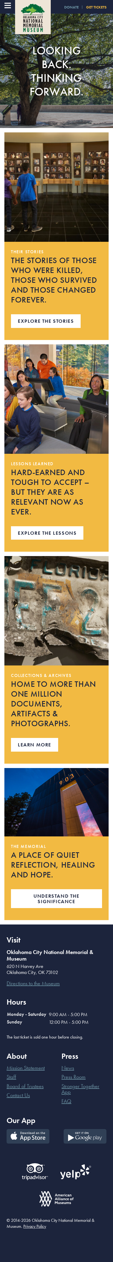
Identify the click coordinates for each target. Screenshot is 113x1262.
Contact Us (18, 1095)
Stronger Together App (80, 1089)
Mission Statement (26, 1067)
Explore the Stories (46, 321)
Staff (11, 1076)
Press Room (73, 1076)
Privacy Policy (34, 1226)
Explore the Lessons (47, 533)
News (67, 1067)
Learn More (34, 745)
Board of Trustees (25, 1086)
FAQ (66, 1101)
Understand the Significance (56, 899)
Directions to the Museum (33, 983)
